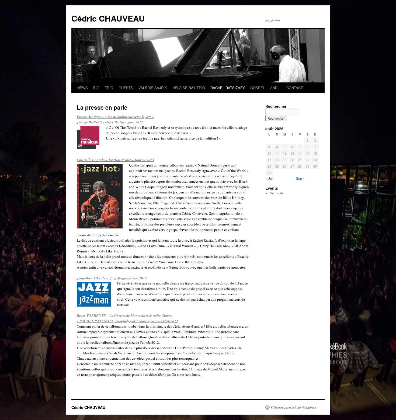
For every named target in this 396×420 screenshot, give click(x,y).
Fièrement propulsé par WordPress (293, 407)
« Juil (269, 178)
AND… (275, 87)
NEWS (82, 87)
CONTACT (294, 87)
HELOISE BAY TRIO (188, 87)
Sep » (300, 178)
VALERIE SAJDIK (152, 87)
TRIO (109, 87)
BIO (96, 87)
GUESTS (126, 87)
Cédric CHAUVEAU (108, 18)
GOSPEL (257, 87)
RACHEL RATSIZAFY (227, 87)
